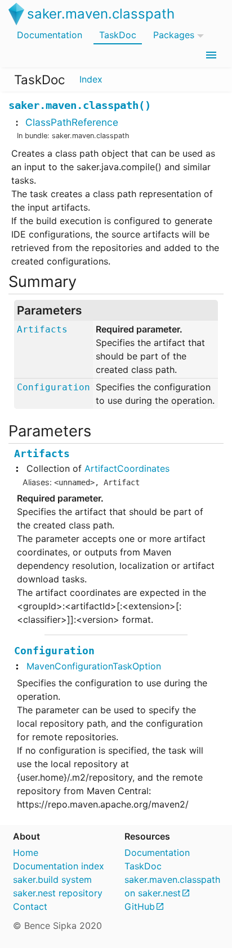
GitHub (139, 906)
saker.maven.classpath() (79, 105)
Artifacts (42, 329)
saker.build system (52, 879)
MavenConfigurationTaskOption (93, 666)
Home (25, 852)
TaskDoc (117, 34)
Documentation (49, 34)
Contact (30, 906)
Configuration (53, 387)
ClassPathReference (71, 122)
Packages (173, 34)
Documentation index (58, 866)
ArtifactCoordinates (126, 468)
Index (90, 79)
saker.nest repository (57, 893)
